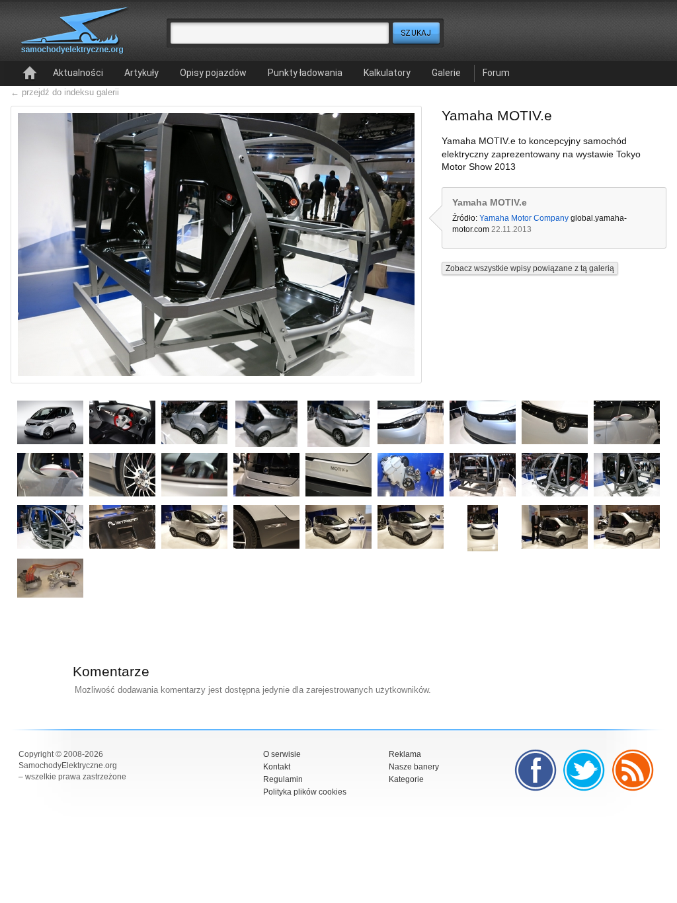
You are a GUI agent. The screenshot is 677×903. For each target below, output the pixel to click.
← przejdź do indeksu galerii (65, 92)
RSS (633, 770)
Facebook (535, 770)
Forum (496, 72)
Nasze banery (414, 766)
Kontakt (276, 766)
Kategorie (406, 779)
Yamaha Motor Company (524, 218)
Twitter (584, 770)
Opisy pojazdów (213, 72)
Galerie (446, 72)
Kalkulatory (387, 72)
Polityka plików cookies (304, 792)
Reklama (405, 754)
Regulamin (283, 779)
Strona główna (30, 73)
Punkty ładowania (305, 72)
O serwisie (282, 754)
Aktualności (78, 72)
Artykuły (141, 72)
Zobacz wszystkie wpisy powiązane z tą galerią (530, 268)
